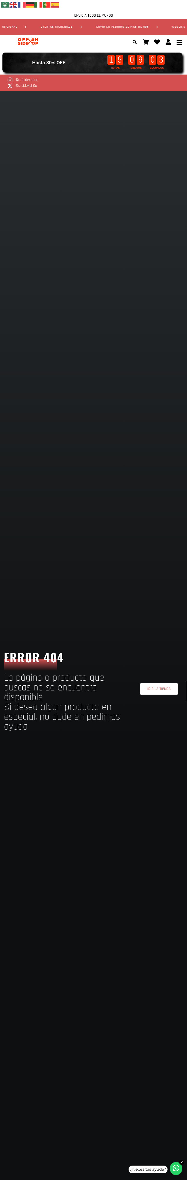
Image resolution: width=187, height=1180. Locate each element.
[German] (30, 4)
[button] (134, 42)
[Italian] (38, 4)
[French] (22, 4)
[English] (13, 4)
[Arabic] (5, 4)
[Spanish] (55, 4)
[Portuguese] (47, 4)
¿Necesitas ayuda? (148, 1169)
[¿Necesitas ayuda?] (176, 1168)
